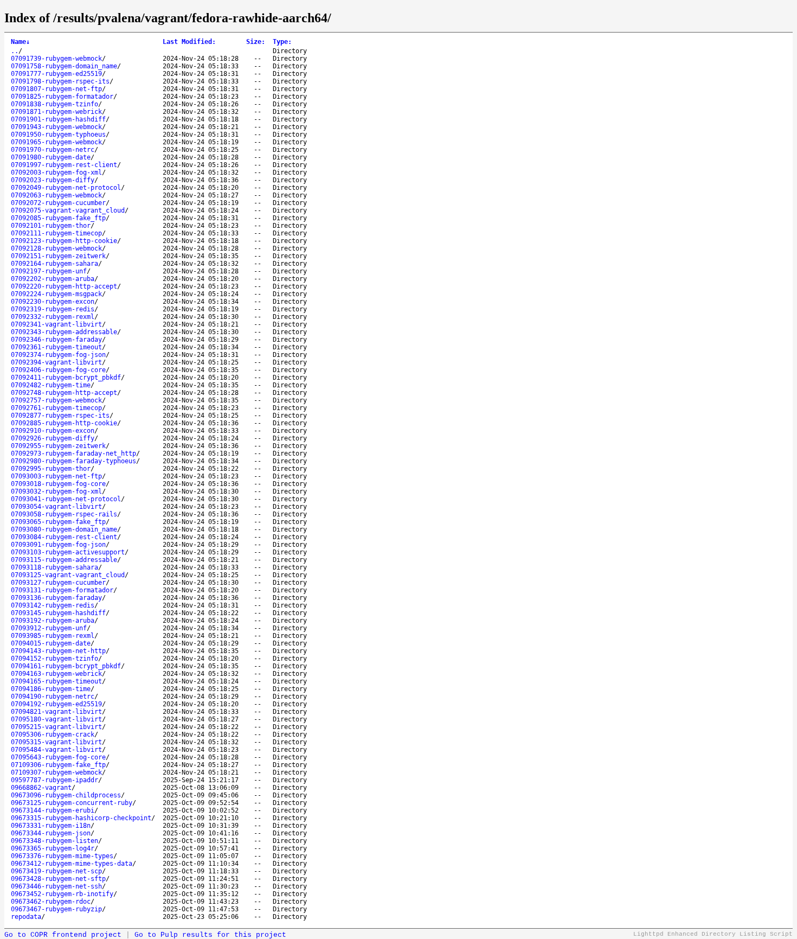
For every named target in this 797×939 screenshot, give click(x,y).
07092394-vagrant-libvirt (56, 362)
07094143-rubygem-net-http (58, 651)
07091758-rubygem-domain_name (64, 66)
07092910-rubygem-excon (52, 431)
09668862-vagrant (41, 787)
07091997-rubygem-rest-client (64, 165)
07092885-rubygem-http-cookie (64, 423)
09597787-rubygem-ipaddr (54, 780)
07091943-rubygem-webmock (56, 127)
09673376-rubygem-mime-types (62, 856)
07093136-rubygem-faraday (56, 598)
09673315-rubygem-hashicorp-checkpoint (81, 818)
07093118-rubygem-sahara (54, 567)
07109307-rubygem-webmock (56, 772)
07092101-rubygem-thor (51, 225)
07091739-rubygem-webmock (56, 58)
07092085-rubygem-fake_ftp (58, 218)
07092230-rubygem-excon (52, 301)
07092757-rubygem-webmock (56, 400)
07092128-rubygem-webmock (56, 248)
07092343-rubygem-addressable (64, 332)
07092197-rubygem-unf (49, 271)
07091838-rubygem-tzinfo (54, 104)
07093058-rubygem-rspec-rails (64, 514)
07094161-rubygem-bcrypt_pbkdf (66, 666)
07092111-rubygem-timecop (56, 233)
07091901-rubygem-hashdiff (58, 119)
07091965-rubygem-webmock (56, 142)
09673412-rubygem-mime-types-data (71, 863)
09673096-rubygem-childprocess (66, 795)
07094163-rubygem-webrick (56, 674)
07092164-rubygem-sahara (54, 263)
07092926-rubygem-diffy (52, 438)
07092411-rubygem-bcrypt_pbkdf (66, 377)
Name (20, 42)
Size (255, 42)
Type (282, 42)
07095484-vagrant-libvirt (56, 749)
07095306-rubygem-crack (52, 734)
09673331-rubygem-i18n (51, 825)
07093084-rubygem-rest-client (64, 537)
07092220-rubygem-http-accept (64, 286)
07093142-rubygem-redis (52, 605)
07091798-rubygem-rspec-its (60, 81)
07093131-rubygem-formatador (62, 590)
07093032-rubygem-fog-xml (56, 491)
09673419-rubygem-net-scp (56, 871)
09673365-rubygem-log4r (52, 848)
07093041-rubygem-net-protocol (66, 499)
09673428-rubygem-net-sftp (58, 879)
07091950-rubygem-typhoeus (58, 134)
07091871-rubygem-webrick (56, 112)
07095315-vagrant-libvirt (56, 742)
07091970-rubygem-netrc (52, 150)
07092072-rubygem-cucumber (58, 203)
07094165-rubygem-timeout (56, 681)
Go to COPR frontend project (62, 935)
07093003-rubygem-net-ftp (56, 476)
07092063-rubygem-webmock (56, 195)
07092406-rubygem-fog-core (58, 370)
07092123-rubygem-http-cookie (64, 241)
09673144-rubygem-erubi (52, 810)
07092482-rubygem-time (51, 385)
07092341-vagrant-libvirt (56, 324)
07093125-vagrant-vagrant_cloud (68, 575)
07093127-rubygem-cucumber (58, 582)
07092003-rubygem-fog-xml (56, 172)
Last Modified (189, 42)
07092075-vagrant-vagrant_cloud (68, 210)
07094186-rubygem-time (51, 689)
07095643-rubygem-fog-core (58, 757)
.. (14, 51)
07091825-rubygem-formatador (62, 96)
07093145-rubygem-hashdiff (58, 613)
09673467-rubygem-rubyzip (56, 909)
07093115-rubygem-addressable (64, 560)
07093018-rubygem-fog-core (58, 484)
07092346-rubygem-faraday (56, 339)
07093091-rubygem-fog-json (58, 544)
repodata (26, 917)
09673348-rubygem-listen (54, 841)
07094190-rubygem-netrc (52, 696)
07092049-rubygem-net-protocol (66, 187)
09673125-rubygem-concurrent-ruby (71, 803)
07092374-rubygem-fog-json (58, 355)
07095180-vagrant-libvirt (56, 719)
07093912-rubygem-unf (49, 628)
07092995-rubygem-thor (51, 468)
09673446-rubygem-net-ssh (56, 886)
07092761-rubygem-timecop (56, 408)
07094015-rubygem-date (51, 643)
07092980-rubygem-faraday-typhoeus (73, 461)
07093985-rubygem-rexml (52, 636)
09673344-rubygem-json (51, 833)
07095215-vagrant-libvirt (56, 727)
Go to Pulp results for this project (210, 935)
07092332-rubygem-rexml (52, 317)
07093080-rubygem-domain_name (64, 529)
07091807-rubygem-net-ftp (56, 89)
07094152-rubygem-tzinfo (54, 658)
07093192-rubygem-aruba (52, 620)
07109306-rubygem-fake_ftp (58, 765)
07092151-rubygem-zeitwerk (58, 256)
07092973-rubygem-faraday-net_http (73, 453)
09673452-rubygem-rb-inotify (62, 894)
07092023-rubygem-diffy (52, 180)
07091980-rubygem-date (51, 157)
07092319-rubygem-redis (52, 309)
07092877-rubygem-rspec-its (60, 415)
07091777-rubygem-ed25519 (56, 74)
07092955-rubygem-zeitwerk (58, 446)
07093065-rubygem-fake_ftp (58, 522)
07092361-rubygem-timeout (56, 347)
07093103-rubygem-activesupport (68, 552)
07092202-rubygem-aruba (52, 279)
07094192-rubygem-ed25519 (56, 704)
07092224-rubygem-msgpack (56, 294)
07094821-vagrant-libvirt (56, 712)
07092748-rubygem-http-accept (64, 393)
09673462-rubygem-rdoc (51, 901)
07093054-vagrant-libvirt (56, 506)
